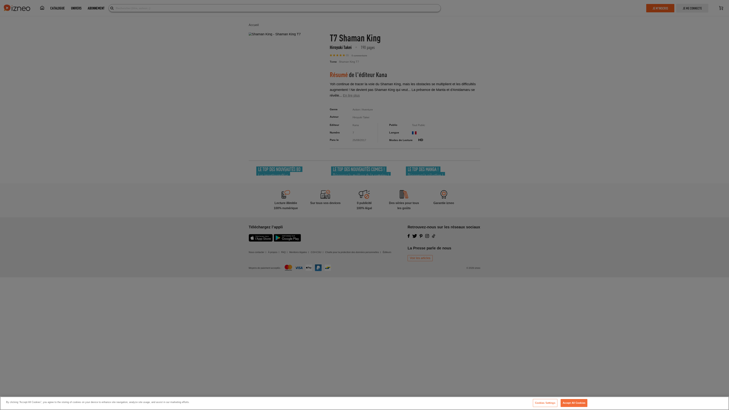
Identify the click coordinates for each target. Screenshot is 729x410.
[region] (364, 403)
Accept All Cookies (574, 402)
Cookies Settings (545, 402)
